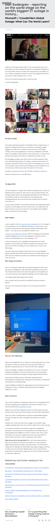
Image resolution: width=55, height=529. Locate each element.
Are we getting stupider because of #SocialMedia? (15, 514)
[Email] (49, 520)
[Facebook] (39, 520)
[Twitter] (42, 520)
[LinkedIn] (46, 520)
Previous (8, 509)
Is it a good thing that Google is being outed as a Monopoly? (38, 514)
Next (29, 509)
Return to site (7, 3)
